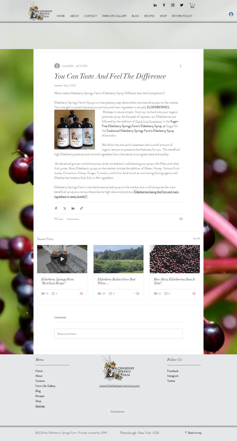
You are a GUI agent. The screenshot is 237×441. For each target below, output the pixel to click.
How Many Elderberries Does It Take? (174, 281)
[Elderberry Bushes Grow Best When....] (119, 259)
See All (196, 238)
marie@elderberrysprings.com (119, 385)
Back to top (194, 433)
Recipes (39, 396)
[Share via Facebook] (56, 208)
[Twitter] (182, 5)
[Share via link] (81, 208)
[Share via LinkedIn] (73, 208)
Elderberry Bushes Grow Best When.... (116, 281)
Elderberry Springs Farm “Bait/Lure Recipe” (57, 281)
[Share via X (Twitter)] (64, 208)
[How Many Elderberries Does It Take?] (175, 259)
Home (39, 371)
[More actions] (181, 66)
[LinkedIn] (155, 5)
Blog (38, 391)
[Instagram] (173, 5)
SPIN (104, 433)
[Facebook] (164, 5)
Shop (38, 401)
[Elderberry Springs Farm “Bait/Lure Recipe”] (62, 259)
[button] (192, 5)
